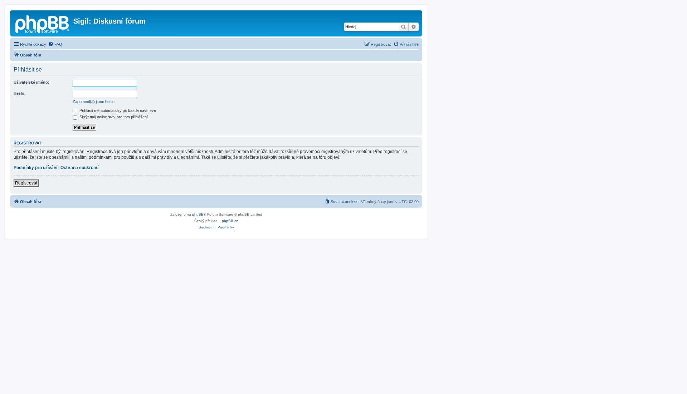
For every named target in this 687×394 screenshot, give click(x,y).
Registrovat (26, 183)
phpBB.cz (230, 221)
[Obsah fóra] (42, 23)
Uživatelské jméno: (31, 82)
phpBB (198, 214)
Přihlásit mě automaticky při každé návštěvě (117, 110)
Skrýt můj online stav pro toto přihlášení (113, 117)
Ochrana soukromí (79, 167)
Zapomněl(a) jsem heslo (93, 101)
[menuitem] (55, 44)
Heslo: (20, 93)
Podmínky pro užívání (35, 167)
